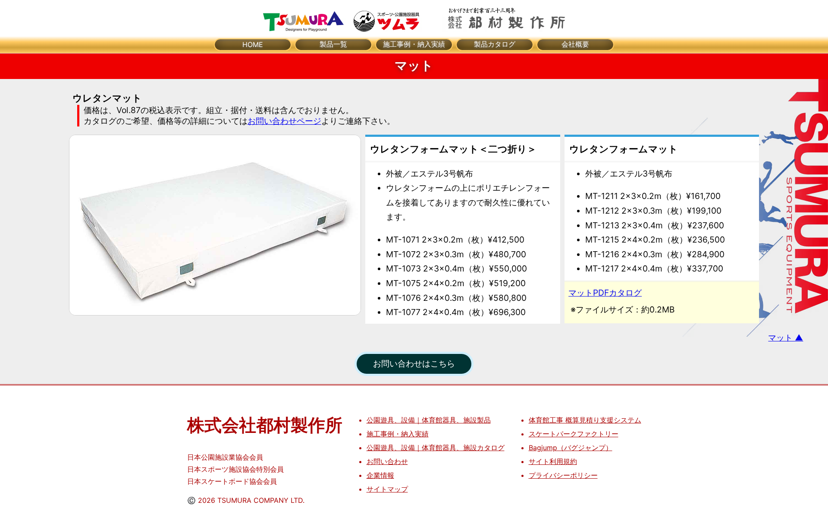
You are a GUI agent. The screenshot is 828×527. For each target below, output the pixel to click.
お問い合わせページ (284, 121)
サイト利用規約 (553, 461)
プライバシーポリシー (563, 475)
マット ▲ (785, 337)
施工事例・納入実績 (414, 44)
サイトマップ (387, 489)
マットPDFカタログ (605, 292)
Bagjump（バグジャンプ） (570, 447)
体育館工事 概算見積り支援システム (585, 420)
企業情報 (380, 475)
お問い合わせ (387, 461)
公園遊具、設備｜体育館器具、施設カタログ (436, 447)
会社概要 (575, 44)
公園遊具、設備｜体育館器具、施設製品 (429, 420)
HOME (252, 44)
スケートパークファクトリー (573, 433)
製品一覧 (333, 44)
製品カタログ (494, 44)
